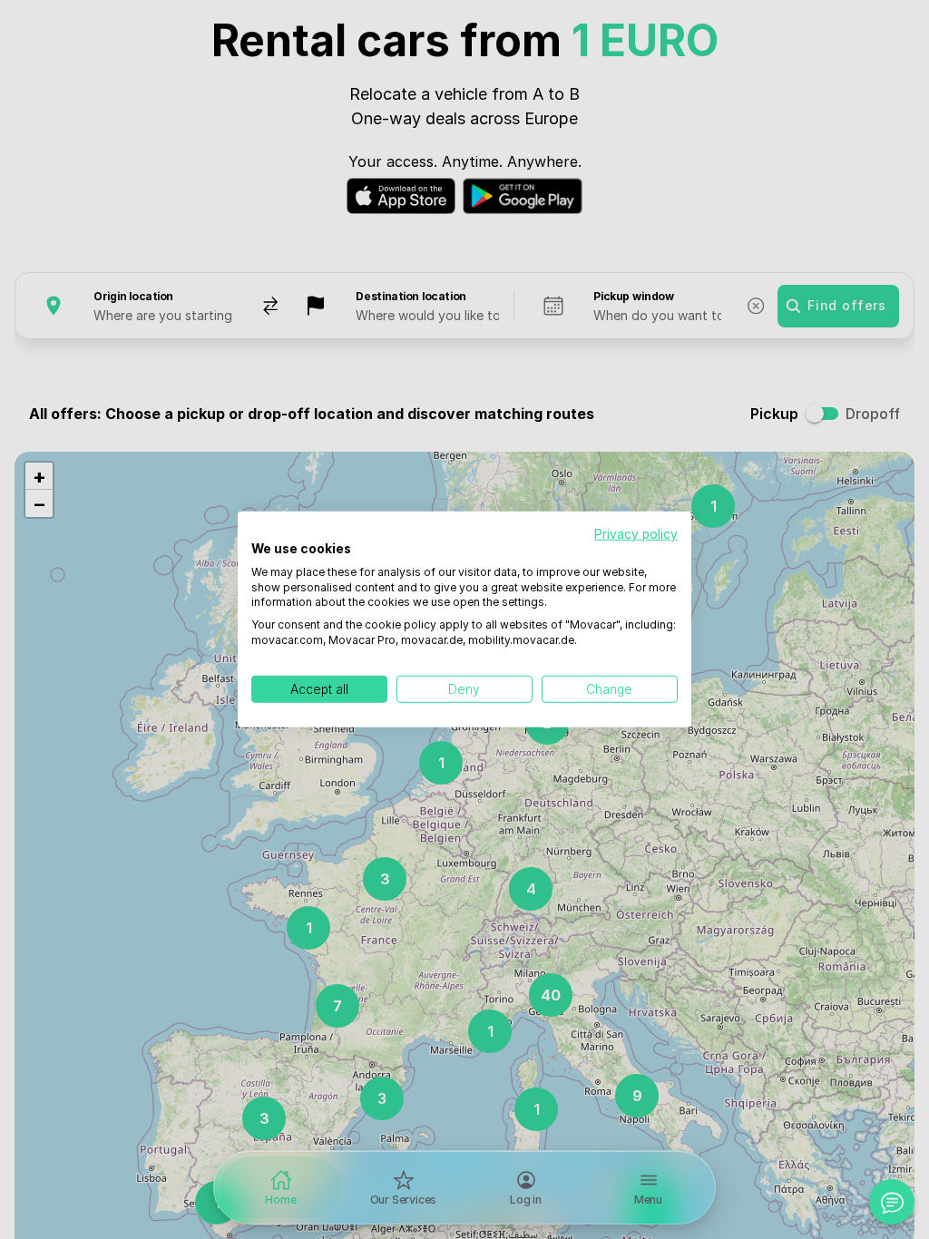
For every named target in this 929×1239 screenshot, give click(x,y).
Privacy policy (636, 534)
